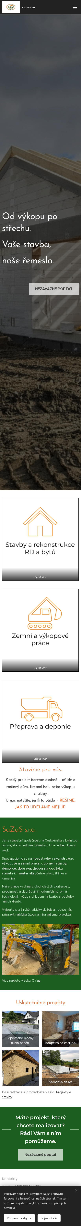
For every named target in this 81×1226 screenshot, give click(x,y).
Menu (75, 7)
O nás (36, 980)
